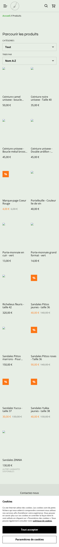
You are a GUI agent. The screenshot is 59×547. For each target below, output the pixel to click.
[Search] (46, 6)
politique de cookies (42, 520)
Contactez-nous (29, 493)
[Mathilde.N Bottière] (14, 6)
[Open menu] (5, 6)
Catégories (8, 41)
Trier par (7, 54)
